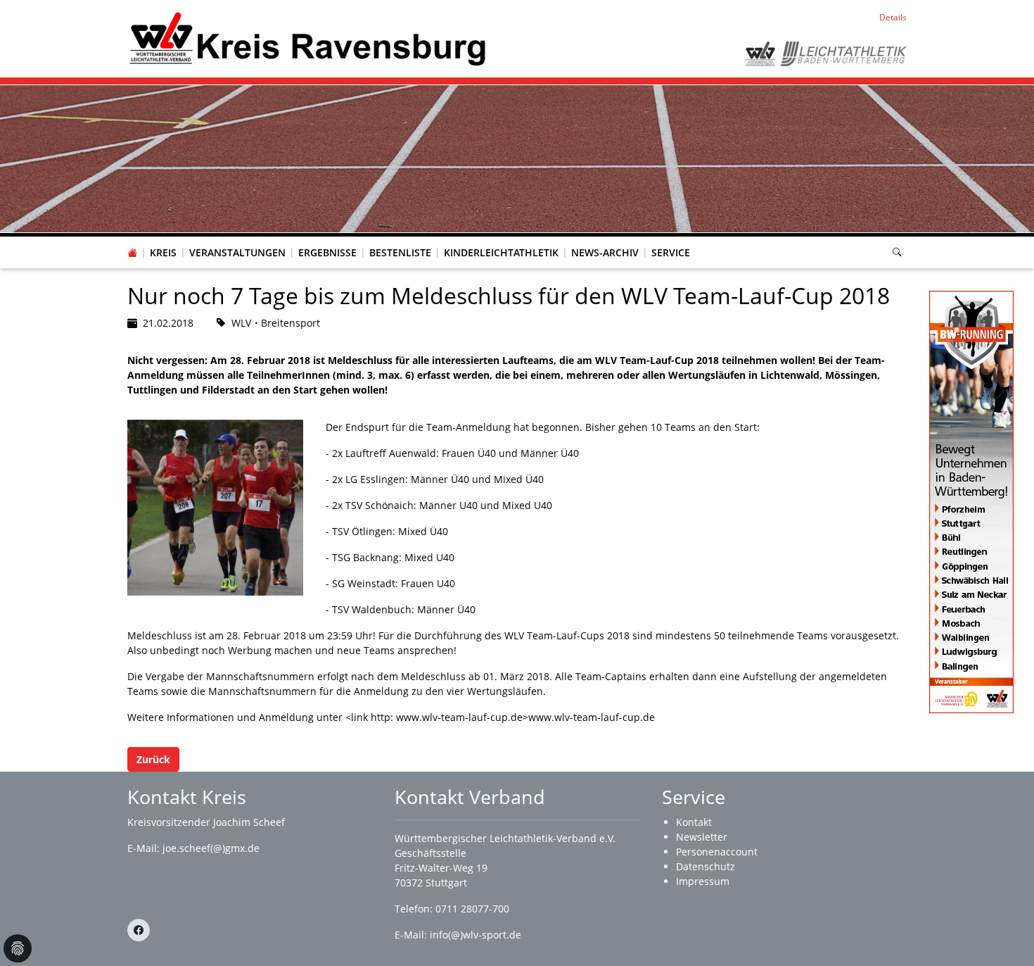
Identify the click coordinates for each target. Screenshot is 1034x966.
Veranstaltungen (237, 252)
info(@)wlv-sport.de (475, 934)
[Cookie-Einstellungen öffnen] (18, 948)
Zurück (153, 759)
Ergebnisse (327, 252)
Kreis (163, 252)
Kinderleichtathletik (501, 252)
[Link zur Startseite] (307, 37)
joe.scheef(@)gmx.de (211, 848)
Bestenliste (400, 252)
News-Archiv (605, 252)
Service (670, 252)
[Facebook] (138, 930)
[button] (163, 239)
